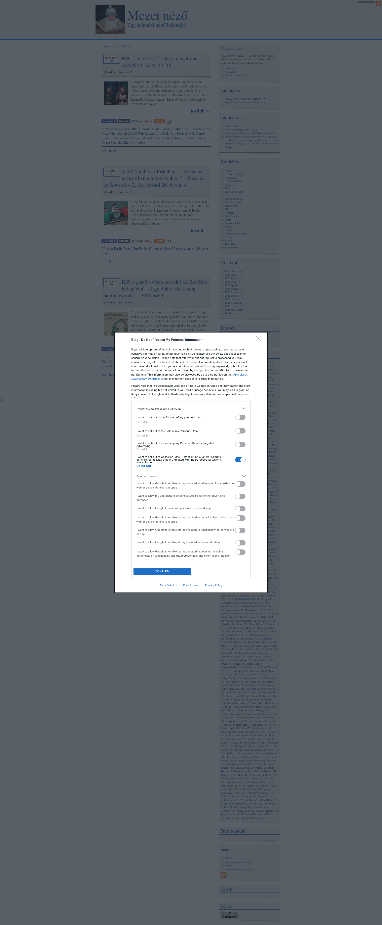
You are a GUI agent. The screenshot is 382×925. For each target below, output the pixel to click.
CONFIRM (162, 571)
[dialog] (191, 462)
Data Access (191, 585)
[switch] (240, 417)
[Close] (260, 340)
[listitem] (191, 408)
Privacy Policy (213, 585)
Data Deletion (168, 585)
